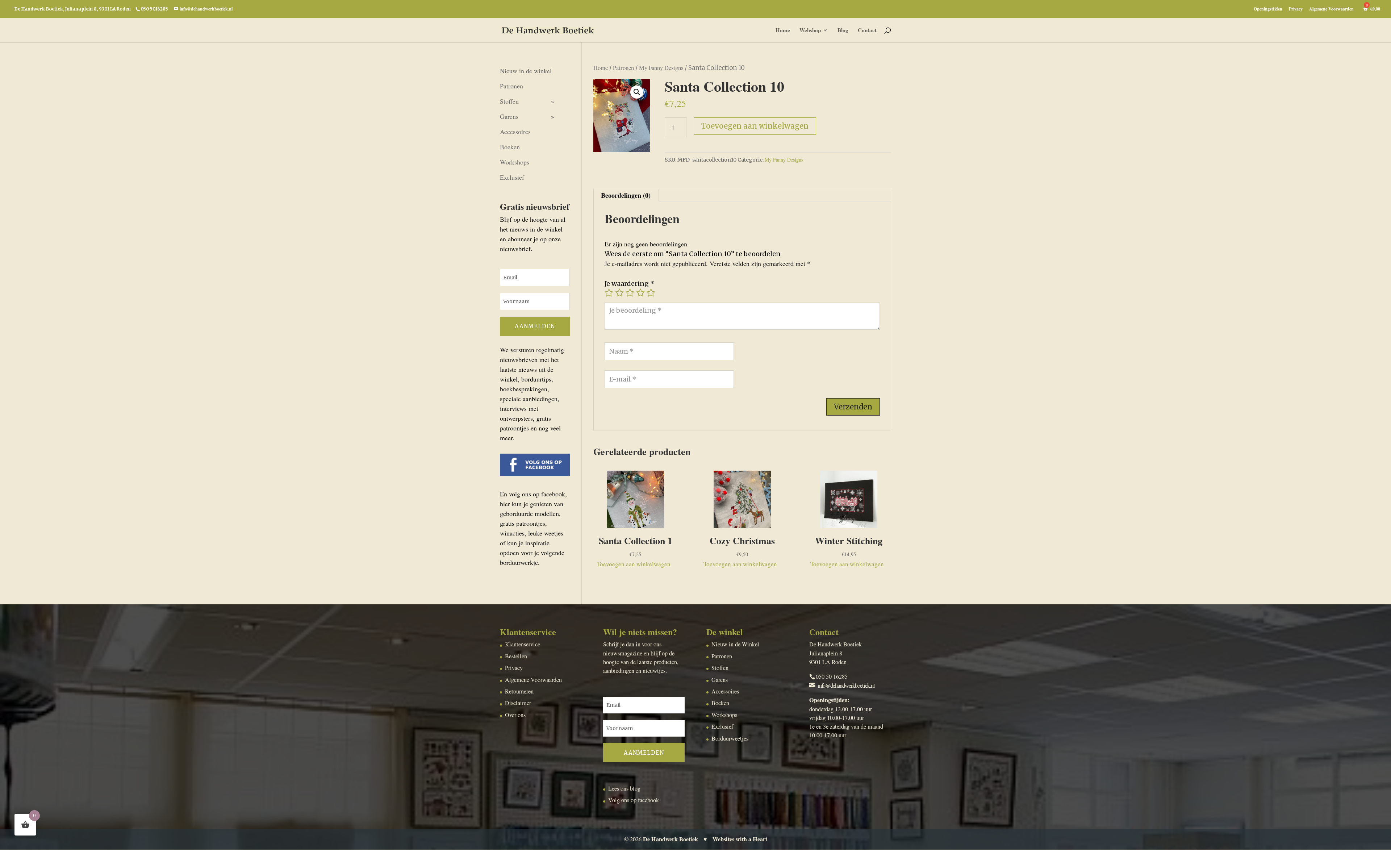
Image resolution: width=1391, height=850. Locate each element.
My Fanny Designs (661, 68)
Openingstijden (1268, 9)
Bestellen (516, 656)
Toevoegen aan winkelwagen (755, 125)
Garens (509, 116)
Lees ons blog (624, 788)
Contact (867, 31)
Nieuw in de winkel (526, 70)
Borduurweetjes (729, 738)
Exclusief (512, 177)
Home (783, 31)
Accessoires (515, 131)
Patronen (623, 68)
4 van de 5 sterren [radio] (640, 292)
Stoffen (509, 101)
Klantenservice (522, 644)
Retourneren (519, 691)
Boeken (510, 146)
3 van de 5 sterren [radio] (630, 292)
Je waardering (630, 283)
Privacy (1296, 9)
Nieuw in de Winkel (735, 644)
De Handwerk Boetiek (670, 839)
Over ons (515, 715)
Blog (842, 31)
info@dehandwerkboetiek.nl (846, 685)
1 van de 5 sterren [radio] (609, 292)
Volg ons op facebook (633, 800)
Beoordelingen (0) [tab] (626, 195)
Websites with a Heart (740, 839)
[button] (636, 92)
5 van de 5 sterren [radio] (651, 292)
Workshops (514, 162)
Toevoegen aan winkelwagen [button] (634, 564)
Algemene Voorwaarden (1331, 9)
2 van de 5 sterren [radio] (619, 292)
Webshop (810, 31)
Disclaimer (518, 703)
